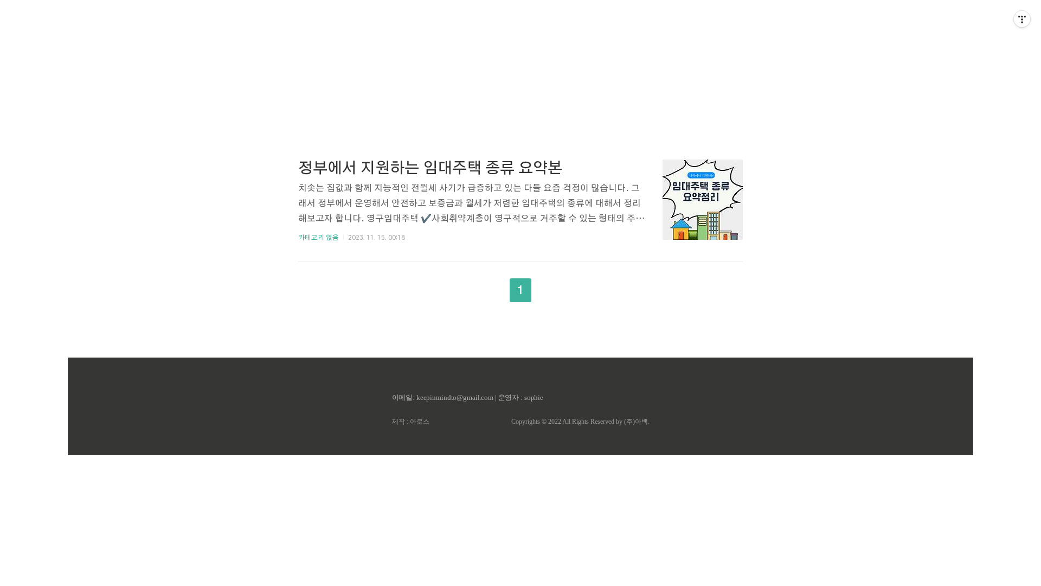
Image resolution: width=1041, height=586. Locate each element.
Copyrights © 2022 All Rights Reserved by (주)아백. (580, 421)
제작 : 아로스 (410, 421)
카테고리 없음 (318, 237)
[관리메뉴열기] (1022, 19)
